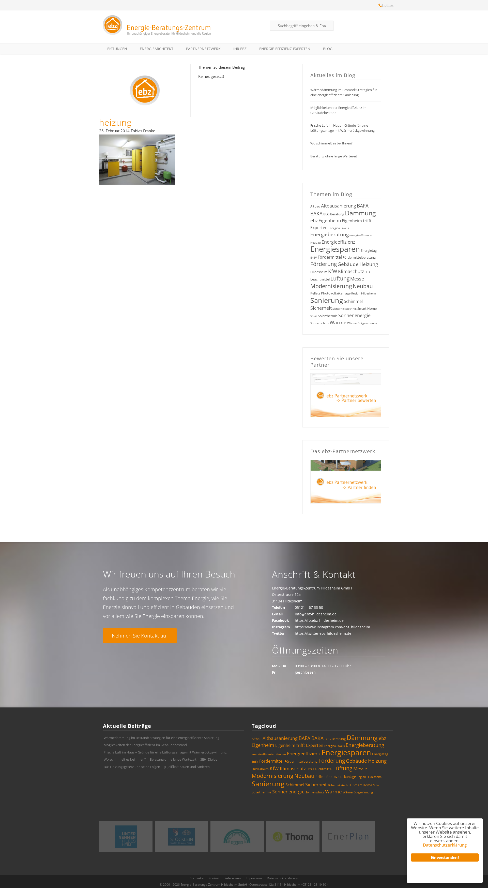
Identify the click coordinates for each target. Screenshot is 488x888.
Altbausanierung (338, 206)
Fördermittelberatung (359, 257)
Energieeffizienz (338, 242)
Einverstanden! (445, 857)
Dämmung (360, 213)
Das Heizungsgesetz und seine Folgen (132, 766)
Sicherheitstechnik (344, 308)
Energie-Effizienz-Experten (284, 48)
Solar (313, 316)
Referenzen (232, 878)
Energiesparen (335, 249)
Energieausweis (338, 228)
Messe (357, 279)
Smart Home (367, 308)
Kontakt (214, 878)
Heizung (368, 264)
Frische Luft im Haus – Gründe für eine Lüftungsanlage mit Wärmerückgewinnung (342, 128)
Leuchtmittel (320, 279)
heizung (115, 122)
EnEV (313, 257)
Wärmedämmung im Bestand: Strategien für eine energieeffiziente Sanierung (343, 92)
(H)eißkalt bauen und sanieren (187, 766)
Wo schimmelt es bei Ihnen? (331, 143)
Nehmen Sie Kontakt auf (140, 635)
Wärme (338, 322)
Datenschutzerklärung (282, 878)
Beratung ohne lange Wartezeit (333, 156)
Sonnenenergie (354, 315)
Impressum (254, 878)
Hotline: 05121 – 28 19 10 (380, 6)
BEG (326, 214)
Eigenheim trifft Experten (299, 745)
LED (367, 272)
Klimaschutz (351, 271)
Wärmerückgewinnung (362, 323)
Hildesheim (318, 272)
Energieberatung (329, 234)
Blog (327, 48)
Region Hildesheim (363, 293)
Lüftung (339, 278)
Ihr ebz (240, 48)
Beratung (337, 214)
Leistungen (116, 48)
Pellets (315, 293)
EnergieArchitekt (156, 48)
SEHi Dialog (208, 759)
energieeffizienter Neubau (269, 754)
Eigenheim (329, 220)
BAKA (316, 213)
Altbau (315, 206)
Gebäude (348, 264)
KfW (332, 271)
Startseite (197, 878)
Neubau (363, 286)
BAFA (363, 205)
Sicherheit (321, 308)
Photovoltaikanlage (335, 293)
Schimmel (353, 301)
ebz (314, 220)
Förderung (323, 264)
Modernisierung (331, 286)
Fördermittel (330, 257)
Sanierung (326, 300)
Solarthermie (328, 316)
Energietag (369, 250)
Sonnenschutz (319, 323)
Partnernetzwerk (203, 48)
